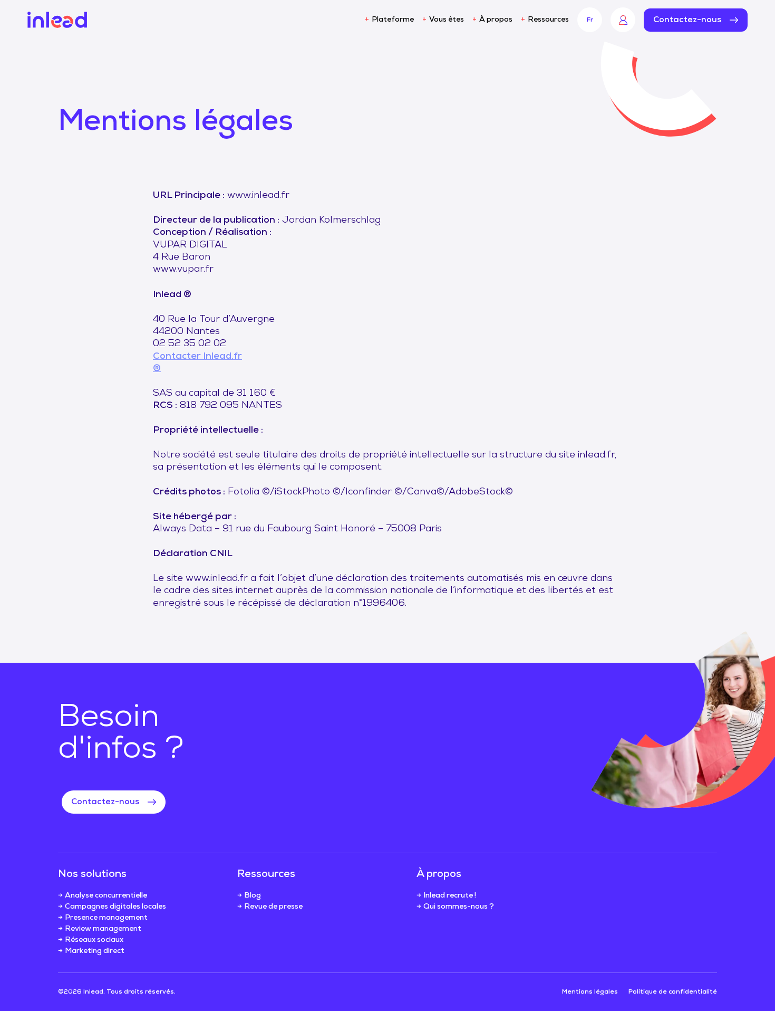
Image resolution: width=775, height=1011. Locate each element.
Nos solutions (92, 874)
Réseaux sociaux (94, 940)
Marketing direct (94, 951)
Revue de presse (273, 907)
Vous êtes (446, 20)
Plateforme (393, 20)
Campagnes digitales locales (115, 907)
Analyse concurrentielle (106, 896)
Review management (103, 929)
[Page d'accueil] (57, 20)
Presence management (106, 918)
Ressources (548, 20)
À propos (495, 20)
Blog (252, 896)
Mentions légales (590, 992)
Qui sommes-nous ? (458, 907)
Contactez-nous (687, 20)
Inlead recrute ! (449, 896)
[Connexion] (623, 19)
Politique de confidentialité (672, 992)
